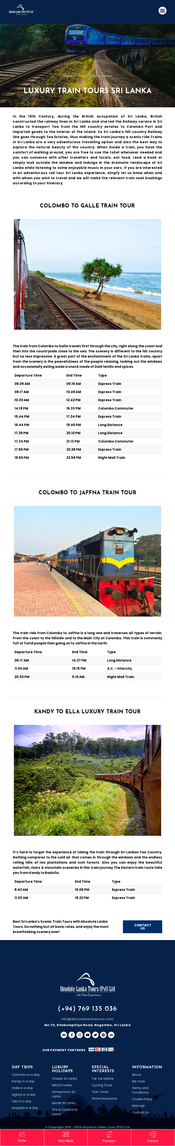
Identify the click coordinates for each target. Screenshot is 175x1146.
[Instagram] (79, 1035)
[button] (163, 11)
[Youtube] (87, 1035)
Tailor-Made (66, 1141)
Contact (153, 1141)
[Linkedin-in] (111, 1035)
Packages (109, 1141)
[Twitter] (95, 1035)
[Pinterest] (103, 1035)
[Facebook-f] (72, 1035)
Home (68, 76)
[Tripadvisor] (64, 1035)
